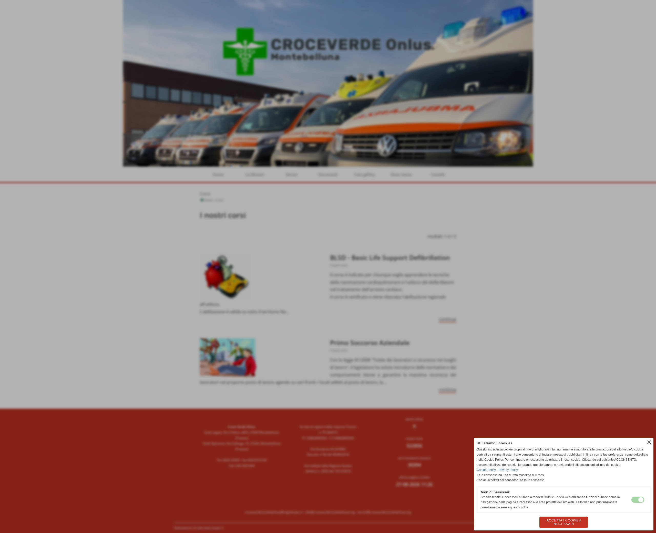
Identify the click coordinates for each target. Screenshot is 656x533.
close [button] (649, 442)
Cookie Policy (486, 470)
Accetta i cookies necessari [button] (564, 522)
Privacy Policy (508, 470)
